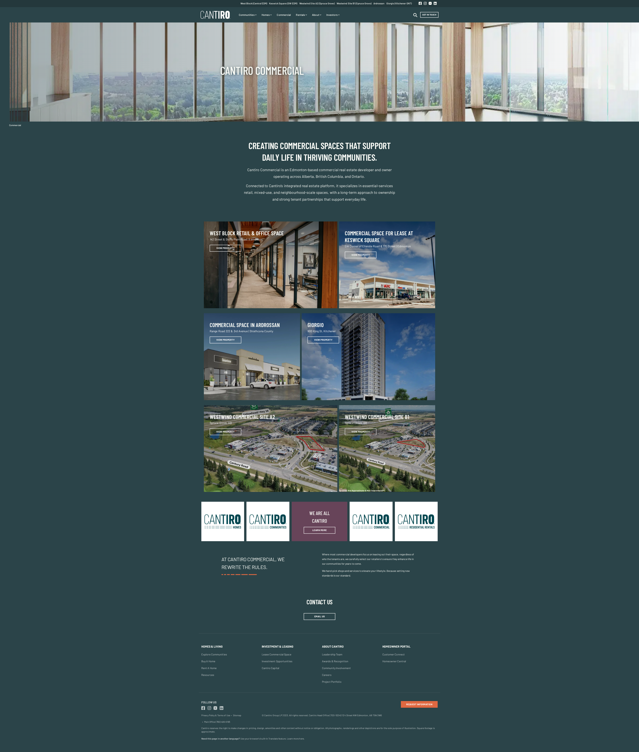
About (316, 14)
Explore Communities (214, 654)
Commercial (284, 14)
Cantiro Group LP (273, 715)
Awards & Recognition (335, 661)
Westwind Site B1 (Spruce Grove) (354, 3)
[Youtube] (430, 3)
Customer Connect (393, 654)
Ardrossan (378, 3)
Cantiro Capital (270, 668)
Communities (247, 14)
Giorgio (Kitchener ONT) (399, 3)
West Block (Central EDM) (253, 3)
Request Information (419, 704)
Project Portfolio (331, 681)
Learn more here (295, 738)
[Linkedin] (435, 3)
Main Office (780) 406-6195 (217, 722)
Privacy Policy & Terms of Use (215, 715)
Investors (332, 14)
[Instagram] (425, 3)
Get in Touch (429, 14)
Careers (326, 674)
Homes (266, 14)
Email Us (319, 616)
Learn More (319, 530)
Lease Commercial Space (276, 654)
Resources (207, 674)
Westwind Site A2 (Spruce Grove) (317, 3)
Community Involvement (336, 668)
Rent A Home (209, 668)
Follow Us (208, 702)
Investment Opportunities (277, 661)
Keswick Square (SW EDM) (283, 3)
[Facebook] (420, 3)
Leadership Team (332, 654)
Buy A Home (208, 661)
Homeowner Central (394, 661)
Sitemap (237, 715)
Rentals (301, 14)
